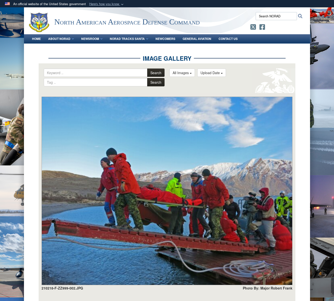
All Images (181, 72)
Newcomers (165, 38)
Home (36, 38)
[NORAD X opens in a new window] (253, 27)
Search (155, 72)
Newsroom (90, 38)
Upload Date (210, 72)
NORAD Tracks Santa (127, 38)
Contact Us (228, 38)
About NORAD (59, 38)
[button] (106, 4)
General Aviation (197, 38)
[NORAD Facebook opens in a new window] (262, 27)
